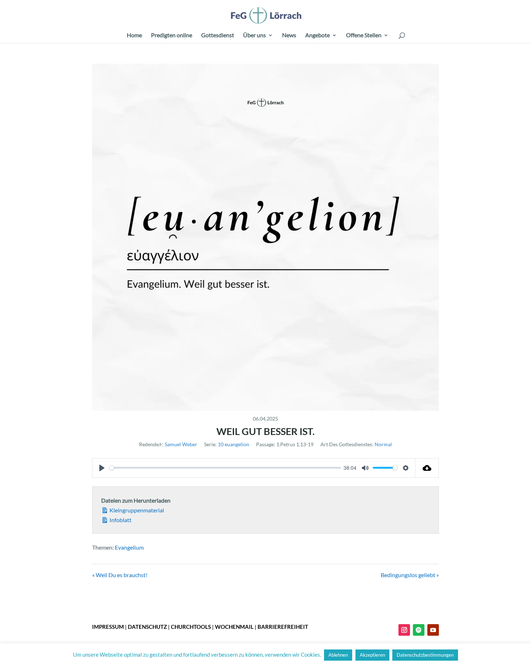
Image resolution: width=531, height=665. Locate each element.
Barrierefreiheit (283, 626)
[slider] (225, 467)
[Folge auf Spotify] (418, 630)
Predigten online (171, 35)
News (289, 35)
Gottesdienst (217, 35)
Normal (383, 444)
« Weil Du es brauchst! (119, 574)
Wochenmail (234, 626)
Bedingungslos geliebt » (410, 574)
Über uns (254, 35)
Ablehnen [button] (338, 655)
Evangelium (129, 547)
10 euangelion (233, 444)
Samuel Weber (181, 444)
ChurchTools (191, 626)
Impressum (108, 626)
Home (134, 35)
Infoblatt (119, 519)
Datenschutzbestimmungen (425, 655)
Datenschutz (147, 626)
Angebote (317, 35)
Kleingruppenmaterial (136, 510)
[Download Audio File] (427, 468)
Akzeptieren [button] (372, 655)
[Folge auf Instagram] (404, 630)
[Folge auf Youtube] (433, 630)
